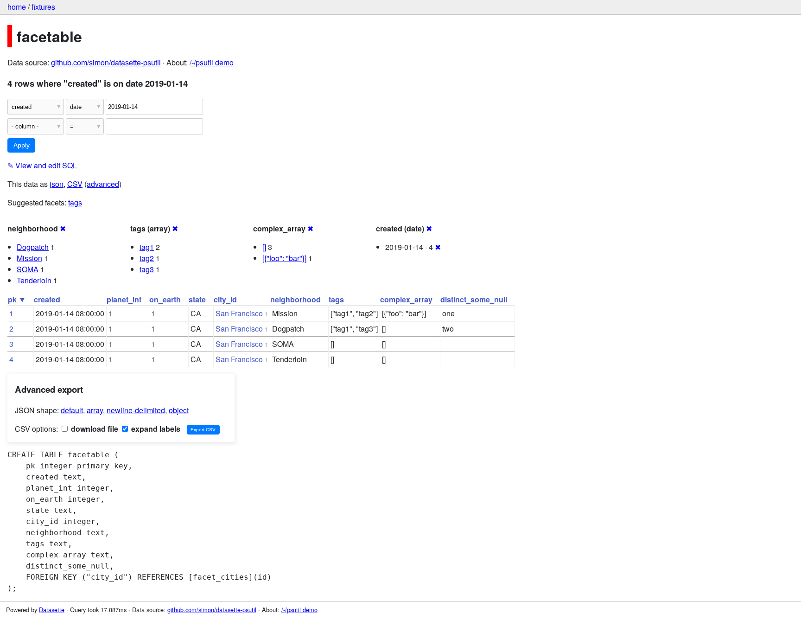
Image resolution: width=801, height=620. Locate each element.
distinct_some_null (473, 299)
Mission (29, 258)
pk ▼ (17, 299)
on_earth (165, 299)
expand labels (154, 428)
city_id (225, 299)
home (16, 6)
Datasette (51, 609)
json (57, 184)
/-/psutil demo (212, 62)
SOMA (27, 269)
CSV (75, 184)
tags (75, 202)
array (95, 410)
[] (264, 247)
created (47, 299)
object (179, 410)
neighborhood (295, 299)
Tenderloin (34, 280)
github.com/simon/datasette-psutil (106, 62)
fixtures (43, 6)
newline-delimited (136, 410)
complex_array (406, 299)
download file (93, 428)
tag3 (147, 269)
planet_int (124, 299)
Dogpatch (33, 247)
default (72, 410)
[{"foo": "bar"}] (284, 258)
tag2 (147, 258)
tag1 (147, 247)
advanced (103, 184)
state (197, 299)
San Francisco (239, 313)
